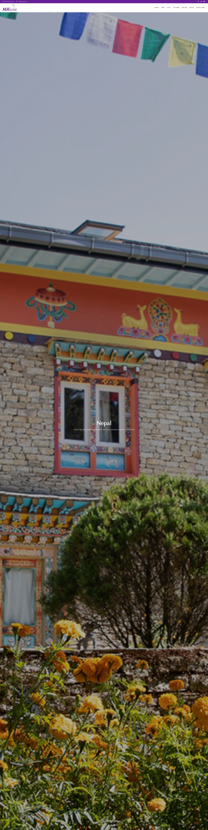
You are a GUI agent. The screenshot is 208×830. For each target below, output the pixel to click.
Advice (191, 7)
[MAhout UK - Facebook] (198, 1)
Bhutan (184, 7)
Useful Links (200, 7)
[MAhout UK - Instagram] (201, 1)
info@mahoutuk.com (22, 1)
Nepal (169, 7)
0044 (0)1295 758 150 (8, 1)
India (163, 7)
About (157, 7)
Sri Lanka (176, 7)
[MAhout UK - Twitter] (204, 1)
